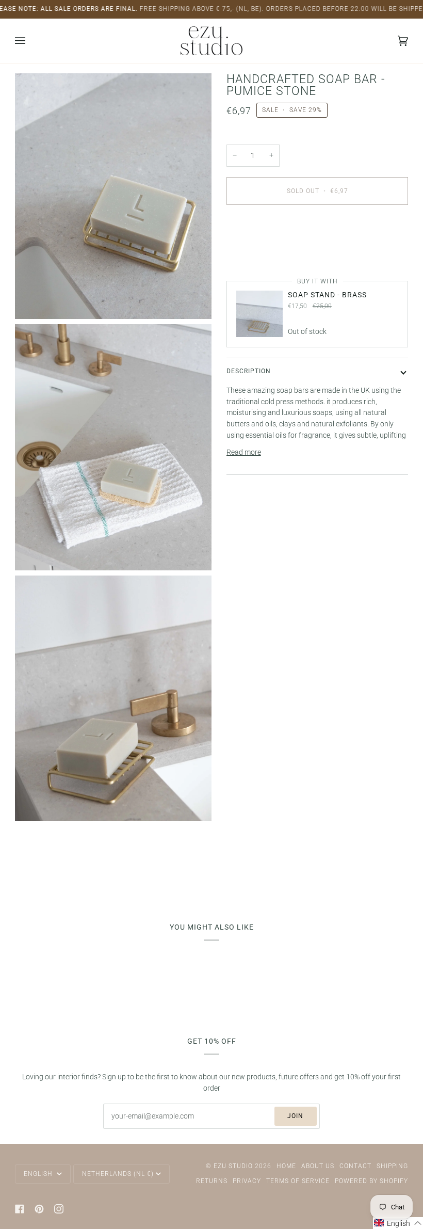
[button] (398, 1223)
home (286, 1166)
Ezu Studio (233, 1166)
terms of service (298, 1181)
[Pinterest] (39, 1209)
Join (295, 1116)
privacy (247, 1181)
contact (355, 1166)
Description (248, 371)
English (39, 1173)
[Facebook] (19, 1209)
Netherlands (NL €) (118, 1173)
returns (211, 1181)
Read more (243, 452)
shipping (392, 1166)
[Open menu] (30, 41)
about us (317, 1166)
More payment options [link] (262, 253)
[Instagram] (58, 1209)
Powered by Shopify (371, 1181)
